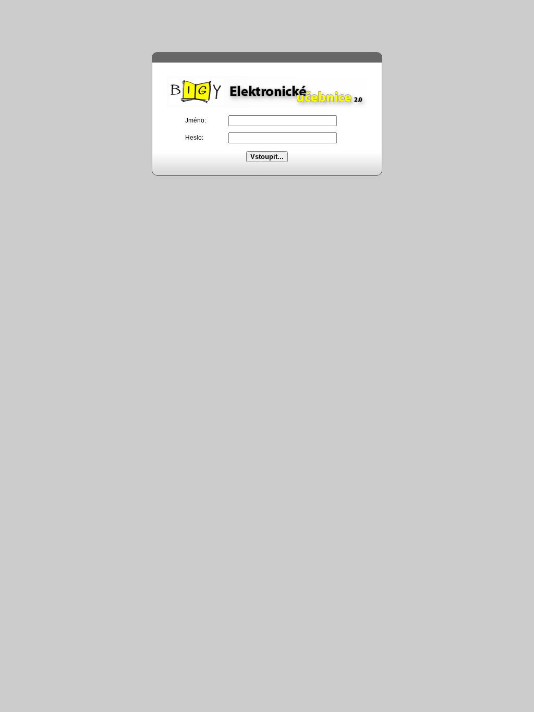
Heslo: (194, 137)
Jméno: (195, 120)
